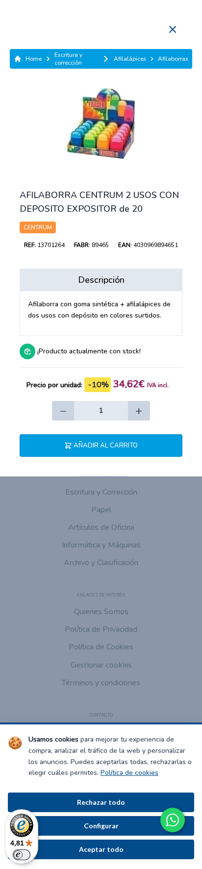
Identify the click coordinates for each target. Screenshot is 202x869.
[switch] (21, 854)
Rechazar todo (101, 802)
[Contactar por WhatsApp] (172, 820)
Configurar (101, 825)
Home (33, 59)
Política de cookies (129, 772)
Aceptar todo (101, 849)
